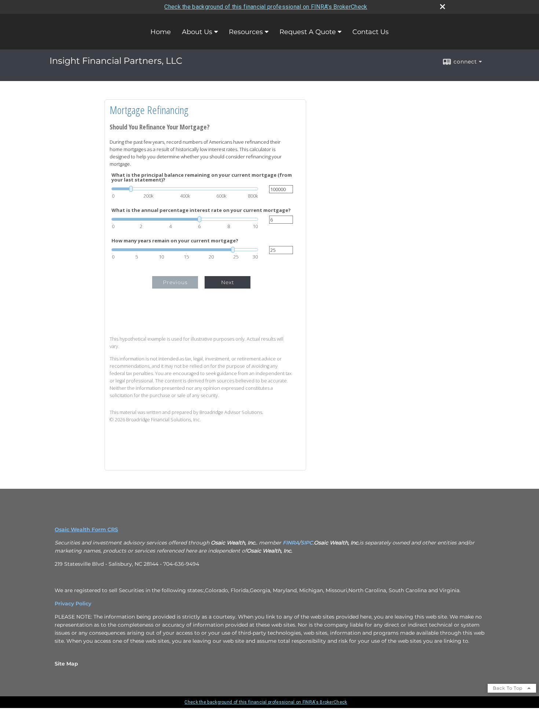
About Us (197, 32)
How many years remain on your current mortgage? (174, 240)
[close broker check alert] (442, 7)
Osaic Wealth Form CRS (86, 529)
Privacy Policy (73, 603)
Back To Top (508, 688)
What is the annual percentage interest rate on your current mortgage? (201, 210)
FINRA (291, 542)
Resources (246, 32)
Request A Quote (307, 32)
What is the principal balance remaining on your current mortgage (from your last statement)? (201, 177)
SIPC (307, 542)
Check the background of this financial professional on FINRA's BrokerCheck (265, 6)
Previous (175, 282)
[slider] (184, 188)
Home (160, 32)
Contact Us (370, 32)
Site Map (66, 663)
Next (227, 282)
